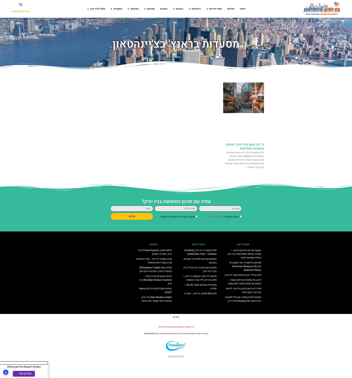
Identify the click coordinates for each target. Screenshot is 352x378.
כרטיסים (196, 9)
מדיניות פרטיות (176, 356)
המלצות (134, 9)
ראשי (243, 9)
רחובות (163, 9)
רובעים (179, 9)
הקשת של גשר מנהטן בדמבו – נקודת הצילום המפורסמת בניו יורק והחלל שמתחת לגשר (244, 254)
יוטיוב (161, 327)
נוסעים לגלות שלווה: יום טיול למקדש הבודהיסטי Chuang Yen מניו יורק (243, 299)
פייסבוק (190, 327)
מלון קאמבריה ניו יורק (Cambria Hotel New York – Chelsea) (200, 252)
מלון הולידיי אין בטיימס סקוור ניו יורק (243, 275)
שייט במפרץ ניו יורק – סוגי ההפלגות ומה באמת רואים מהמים (154, 261)
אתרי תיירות (215, 9)
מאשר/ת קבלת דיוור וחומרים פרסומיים (178, 216)
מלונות (230, 9)
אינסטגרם (179, 327)
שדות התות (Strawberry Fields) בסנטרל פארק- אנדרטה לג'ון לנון (155, 269)
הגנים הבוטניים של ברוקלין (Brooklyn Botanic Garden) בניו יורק (155, 280)
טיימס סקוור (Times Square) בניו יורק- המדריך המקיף (155, 252)
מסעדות (118, 9)
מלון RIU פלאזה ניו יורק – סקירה (200, 293)
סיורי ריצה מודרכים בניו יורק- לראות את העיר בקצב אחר (243, 290)
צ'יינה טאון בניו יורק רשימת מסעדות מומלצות (245, 146)
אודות (176, 317)
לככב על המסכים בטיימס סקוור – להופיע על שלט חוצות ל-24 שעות (244, 282)
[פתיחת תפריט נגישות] (6, 372)
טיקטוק (169, 327)
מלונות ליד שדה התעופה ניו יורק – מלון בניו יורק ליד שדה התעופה (200, 278)
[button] (20, 4)
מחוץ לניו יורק (97, 9)
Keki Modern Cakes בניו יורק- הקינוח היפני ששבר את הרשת (156, 299)
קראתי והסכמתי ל (223, 216)
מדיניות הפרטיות (215, 216)
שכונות (151, 9)
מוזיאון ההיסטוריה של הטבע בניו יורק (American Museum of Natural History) (245, 266)
